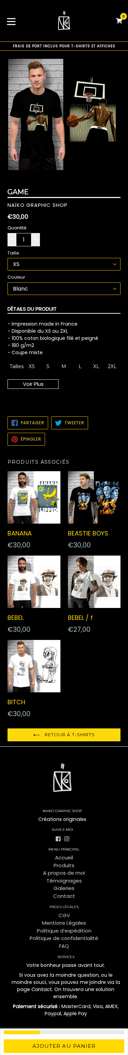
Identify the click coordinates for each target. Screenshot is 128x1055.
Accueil (64, 857)
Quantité (17, 228)
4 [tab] (69, 179)
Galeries (64, 888)
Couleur (16, 277)
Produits (64, 865)
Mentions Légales (64, 922)
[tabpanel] (64, 116)
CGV (64, 915)
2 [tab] (58, 179)
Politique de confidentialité (64, 938)
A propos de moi (64, 872)
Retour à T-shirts (69, 734)
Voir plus (33, 384)
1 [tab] (53, 179)
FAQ (64, 946)
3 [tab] (64, 179)
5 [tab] (75, 179)
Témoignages (64, 880)
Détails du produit (32, 308)
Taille (13, 253)
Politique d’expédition (64, 930)
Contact (64, 896)
